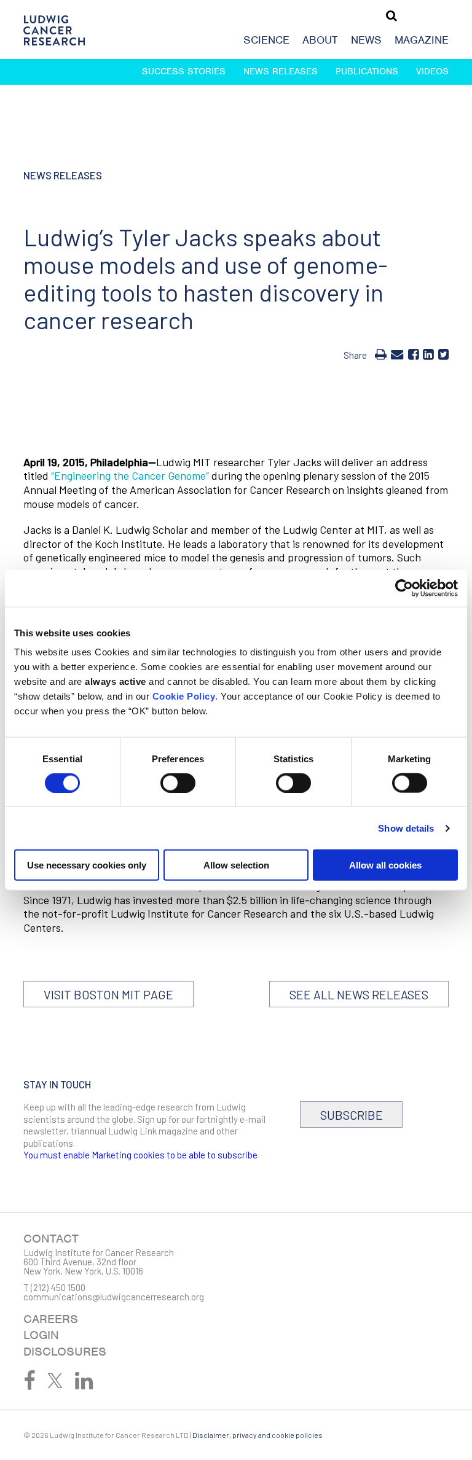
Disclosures (64, 1351)
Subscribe (351, 1114)
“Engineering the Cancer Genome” (130, 475)
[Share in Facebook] (413, 353)
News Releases (280, 71)
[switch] (177, 782)
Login (41, 1335)
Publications (367, 71)
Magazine (422, 40)
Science (266, 40)
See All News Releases (358, 994)
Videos (432, 71)
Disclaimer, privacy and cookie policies (257, 1435)
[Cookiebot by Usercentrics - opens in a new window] (404, 588)
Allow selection (236, 865)
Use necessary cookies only (86, 865)
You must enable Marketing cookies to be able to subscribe (140, 1154)
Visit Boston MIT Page (108, 994)
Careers (50, 1319)
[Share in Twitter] (443, 353)
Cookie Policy (184, 696)
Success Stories (184, 71)
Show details (406, 827)
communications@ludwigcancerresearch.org (113, 1296)
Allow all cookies (385, 865)
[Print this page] (381, 353)
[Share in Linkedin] (428, 353)
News (366, 40)
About (320, 40)
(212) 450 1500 (58, 1287)
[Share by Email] (397, 353)
